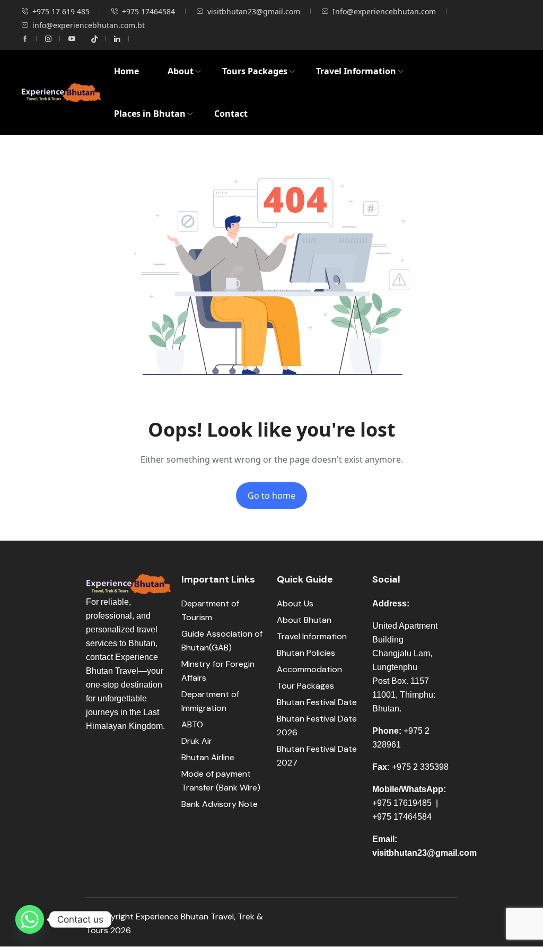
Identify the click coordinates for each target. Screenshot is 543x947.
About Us (295, 603)
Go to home (271, 495)
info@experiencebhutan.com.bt (88, 25)
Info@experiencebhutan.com (384, 11)
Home (126, 71)
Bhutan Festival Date (317, 702)
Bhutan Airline (207, 757)
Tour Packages (305, 685)
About (181, 71)
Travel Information (356, 71)
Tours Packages (254, 71)
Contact (231, 113)
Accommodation (309, 669)
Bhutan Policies (306, 652)
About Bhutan (304, 619)
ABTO (192, 724)
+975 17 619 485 (61, 11)
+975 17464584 (148, 11)
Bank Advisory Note (219, 804)
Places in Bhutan (150, 113)
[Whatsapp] (29, 919)
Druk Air (196, 740)
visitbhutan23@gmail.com (253, 11)
